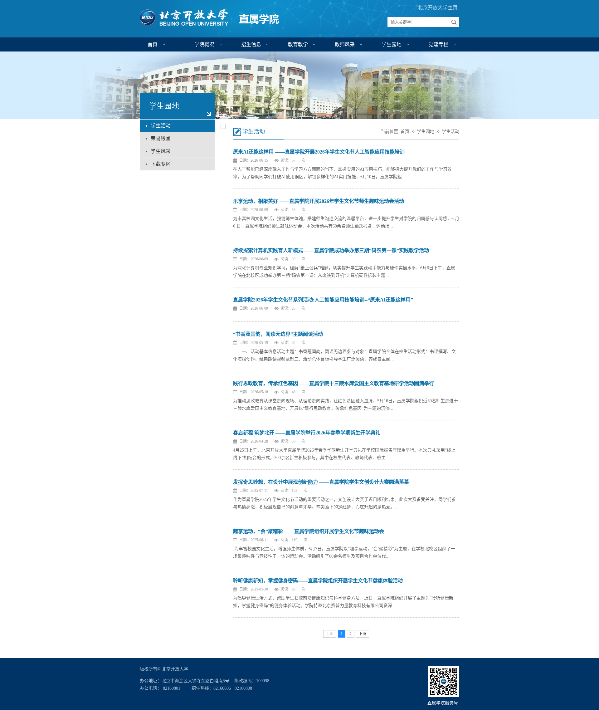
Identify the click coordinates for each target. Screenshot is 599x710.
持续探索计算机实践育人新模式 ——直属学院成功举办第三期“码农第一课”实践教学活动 (331, 250)
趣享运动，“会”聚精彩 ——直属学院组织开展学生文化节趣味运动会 (308, 531)
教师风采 (345, 44)
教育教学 (298, 44)
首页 (153, 44)
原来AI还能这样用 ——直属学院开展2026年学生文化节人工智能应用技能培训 (319, 151)
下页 (362, 634)
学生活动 (161, 125)
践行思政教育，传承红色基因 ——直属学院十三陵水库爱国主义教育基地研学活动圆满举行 (333, 383)
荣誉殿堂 (161, 138)
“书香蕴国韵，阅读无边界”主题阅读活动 (278, 334)
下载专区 (161, 164)
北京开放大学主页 (438, 7)
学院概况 (204, 44)
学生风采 (161, 151)
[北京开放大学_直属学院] (210, 27)
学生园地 (392, 44)
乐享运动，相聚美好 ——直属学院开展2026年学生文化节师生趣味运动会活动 (318, 201)
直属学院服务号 (443, 703)
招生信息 (251, 44)
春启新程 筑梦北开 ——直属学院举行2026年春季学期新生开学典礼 (306, 432)
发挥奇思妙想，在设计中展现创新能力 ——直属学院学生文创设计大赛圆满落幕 (321, 482)
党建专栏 (438, 44)
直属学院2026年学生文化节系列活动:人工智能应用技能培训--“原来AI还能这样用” (323, 299)
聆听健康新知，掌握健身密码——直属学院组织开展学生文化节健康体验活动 (318, 580)
